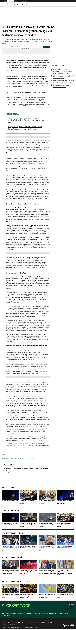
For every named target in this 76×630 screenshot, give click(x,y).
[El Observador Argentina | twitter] (63, 606)
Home (3, 613)
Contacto (36, 627)
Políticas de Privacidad (16, 627)
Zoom (24, 613)
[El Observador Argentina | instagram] (68, 606)
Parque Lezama (5, 458)
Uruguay (4, 1)
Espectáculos (36, 613)
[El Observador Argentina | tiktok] (73, 606)
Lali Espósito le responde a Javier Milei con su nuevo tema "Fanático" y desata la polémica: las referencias (21, 471)
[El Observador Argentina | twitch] (73, 608)
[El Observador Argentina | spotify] (68, 608)
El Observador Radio (52, 613)
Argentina (10, 1)
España (16, 1)
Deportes (43, 613)
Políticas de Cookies (6, 627)
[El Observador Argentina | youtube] (71, 606)
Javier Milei (13, 458)
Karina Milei (30, 458)
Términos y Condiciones (27, 627)
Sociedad (29, 613)
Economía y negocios (16, 613)
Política (7, 613)
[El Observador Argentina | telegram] (71, 608)
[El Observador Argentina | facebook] (65, 606)
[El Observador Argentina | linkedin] (65, 608)
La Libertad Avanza (22, 458)
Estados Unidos (23, 1)
